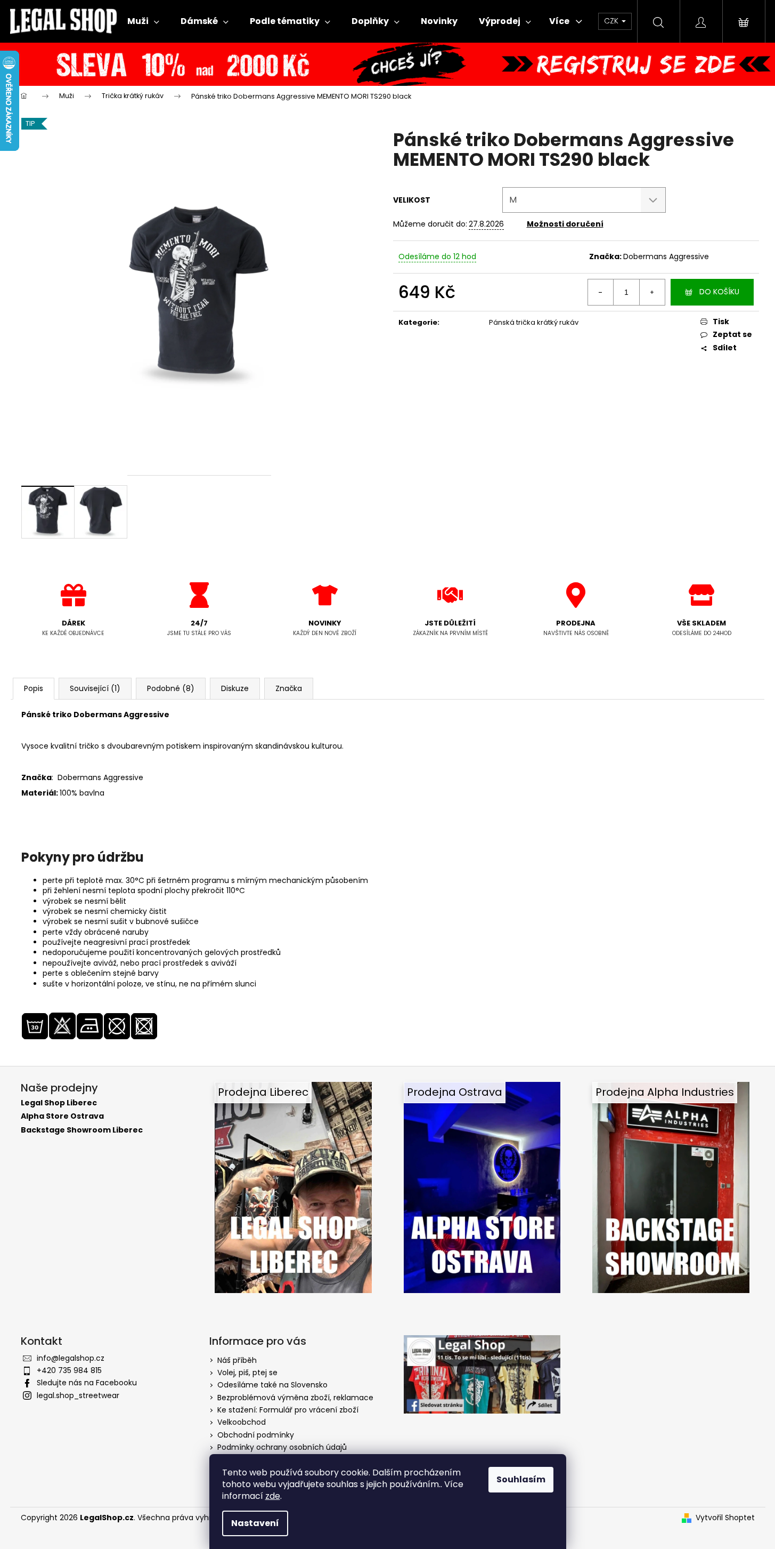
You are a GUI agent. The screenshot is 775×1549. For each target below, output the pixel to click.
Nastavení (255, 1523)
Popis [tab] (33, 688)
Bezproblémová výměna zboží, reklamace (295, 1397)
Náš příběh (237, 1360)
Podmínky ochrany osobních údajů (282, 1447)
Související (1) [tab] (95, 688)
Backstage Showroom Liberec (82, 1130)
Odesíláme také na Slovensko (272, 1384)
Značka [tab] (288, 688)
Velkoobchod (241, 1422)
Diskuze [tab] (235, 688)
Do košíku (719, 291)
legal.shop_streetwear (78, 1395)
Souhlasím (520, 1479)
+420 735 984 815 (69, 1370)
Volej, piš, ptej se (247, 1372)
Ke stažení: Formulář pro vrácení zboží (287, 1409)
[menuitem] (143, 21)
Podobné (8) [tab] (170, 688)
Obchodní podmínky (255, 1435)
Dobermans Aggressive (666, 256)
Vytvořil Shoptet (725, 1518)
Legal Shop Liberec (59, 1103)
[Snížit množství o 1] (601, 292)
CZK (612, 20)
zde (272, 1496)
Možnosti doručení (565, 224)
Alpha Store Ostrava (62, 1116)
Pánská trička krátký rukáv (533, 322)
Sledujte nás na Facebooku (87, 1382)
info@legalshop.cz (70, 1358)
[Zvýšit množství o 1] (652, 292)
